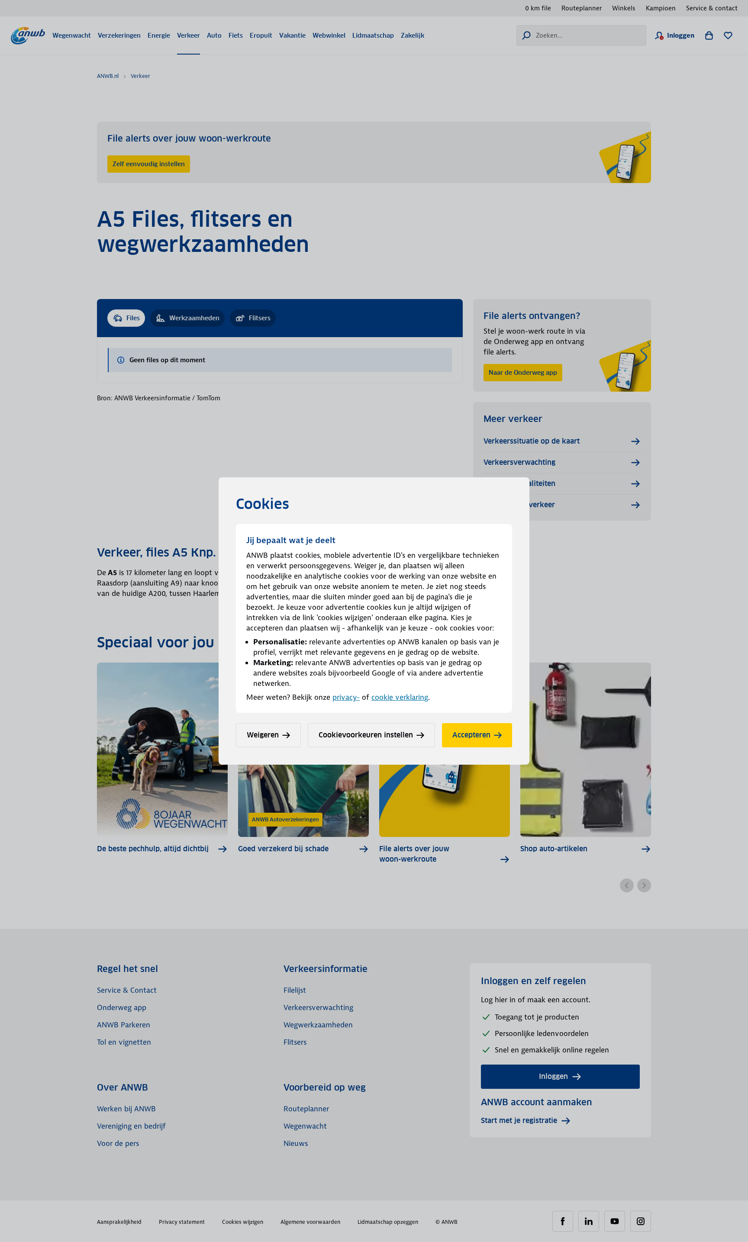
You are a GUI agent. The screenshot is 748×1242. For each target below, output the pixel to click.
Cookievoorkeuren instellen (366, 735)
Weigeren (263, 735)
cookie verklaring (399, 697)
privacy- (346, 697)
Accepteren (471, 735)
